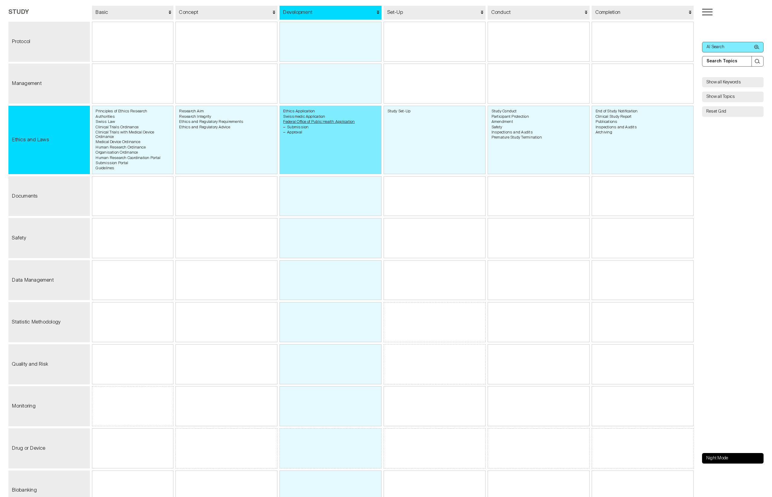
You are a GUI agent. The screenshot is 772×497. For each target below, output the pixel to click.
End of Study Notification (617, 111)
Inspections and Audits (512, 132)
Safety (497, 127)
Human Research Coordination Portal (128, 158)
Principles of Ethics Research (121, 111)
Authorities (105, 117)
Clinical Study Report (614, 117)
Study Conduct (504, 111)
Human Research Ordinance (121, 147)
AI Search (715, 47)
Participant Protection (510, 117)
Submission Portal (112, 163)
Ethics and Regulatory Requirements (211, 122)
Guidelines (105, 168)
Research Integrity (195, 117)
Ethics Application (299, 111)
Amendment (502, 122)
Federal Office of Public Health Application (319, 122)
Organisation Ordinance (117, 153)
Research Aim (191, 111)
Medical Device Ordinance (118, 142)
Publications (607, 122)
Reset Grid (716, 111)
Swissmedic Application (304, 117)
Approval (294, 132)
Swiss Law (105, 122)
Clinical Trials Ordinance (117, 127)
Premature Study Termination (517, 137)
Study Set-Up (399, 111)
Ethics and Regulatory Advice (204, 127)
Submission (297, 127)
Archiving (604, 132)
